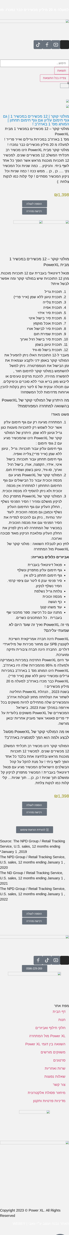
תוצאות (61, 70)
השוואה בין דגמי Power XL (45, 1044)
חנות (61, 1020)
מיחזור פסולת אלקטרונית (46, 1093)
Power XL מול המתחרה (47, 1036)
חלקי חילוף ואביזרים (50, 1028)
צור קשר (59, 1085)
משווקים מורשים (53, 1052)
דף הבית (59, 1012)
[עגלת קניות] (64, 85)
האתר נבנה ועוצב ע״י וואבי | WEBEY (41, 1223)
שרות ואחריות (55, 1068)
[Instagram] (64, 44)
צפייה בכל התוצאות (54, 78)
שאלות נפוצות (54, 1076)
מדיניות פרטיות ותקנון (49, 1101)
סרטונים (59, 1060)
